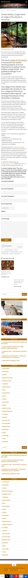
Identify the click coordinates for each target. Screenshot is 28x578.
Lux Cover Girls (6, 420)
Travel (8, 10)
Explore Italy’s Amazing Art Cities (11, 360)
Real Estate (5, 429)
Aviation (4, 374)
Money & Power (6, 426)
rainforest (11, 253)
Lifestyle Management (14, 251)
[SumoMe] (25, 576)
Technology (5, 435)
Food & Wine (5, 402)
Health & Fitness (6, 408)
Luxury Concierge (5, 253)
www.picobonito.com (6, 163)
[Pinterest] (16, 576)
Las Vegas (5, 414)
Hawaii (4, 405)
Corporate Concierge (9, 250)
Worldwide (13, 10)
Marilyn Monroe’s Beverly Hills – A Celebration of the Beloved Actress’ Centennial (13, 356)
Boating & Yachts (6, 381)
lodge (21, 251)
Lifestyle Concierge (5, 251)
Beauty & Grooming (7, 377)
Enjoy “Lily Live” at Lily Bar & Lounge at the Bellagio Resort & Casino (19, 282)
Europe (4, 396)
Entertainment (6, 393)
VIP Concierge (17, 253)
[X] (7, 576)
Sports (4, 432)
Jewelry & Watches (7, 411)
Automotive (5, 371)
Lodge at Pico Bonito (18, 60)
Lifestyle (3, 10)
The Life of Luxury (5, 1)
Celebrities (5, 384)
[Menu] (26, 2)
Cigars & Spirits (6, 387)
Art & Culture (5, 368)
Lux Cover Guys (6, 423)
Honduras (16, 250)
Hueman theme (21, 570)
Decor (3, 390)
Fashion (4, 399)
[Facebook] (11, 576)
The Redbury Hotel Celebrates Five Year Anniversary (6, 273)
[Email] (21, 576)
